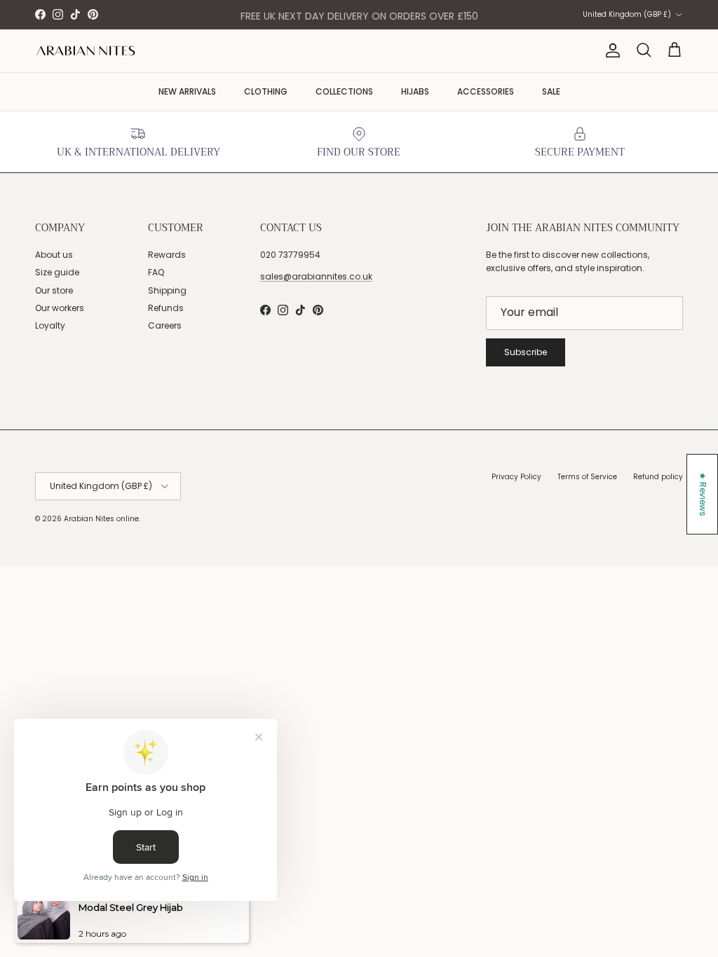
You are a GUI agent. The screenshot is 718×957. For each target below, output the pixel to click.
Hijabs (415, 91)
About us (54, 255)
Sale (551, 91)
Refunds (166, 308)
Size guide (57, 272)
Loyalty (50, 325)
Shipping (167, 290)
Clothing (265, 91)
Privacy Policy (516, 476)
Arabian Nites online (101, 519)
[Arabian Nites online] (86, 50)
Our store (54, 290)
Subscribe (525, 352)
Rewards (167, 255)
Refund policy (658, 476)
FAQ (156, 272)
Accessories (485, 91)
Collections (344, 91)
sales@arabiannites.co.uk (316, 276)
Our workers (59, 308)
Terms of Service (587, 476)
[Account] (610, 50)
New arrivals (187, 91)
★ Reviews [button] (703, 494)
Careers (165, 325)
